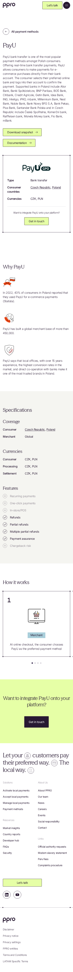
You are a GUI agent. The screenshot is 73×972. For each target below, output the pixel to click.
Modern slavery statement (52, 852)
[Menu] (66, 5)
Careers (42, 809)
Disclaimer (8, 929)
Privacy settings (11, 942)
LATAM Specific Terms (15, 961)
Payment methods (13, 809)
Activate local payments (16, 790)
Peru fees (43, 859)
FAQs (6, 846)
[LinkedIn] (7, 895)
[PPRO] (9, 5)
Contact (42, 827)
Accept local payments (15, 796)
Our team (43, 796)
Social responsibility (48, 821)
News (41, 802)
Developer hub (11, 840)
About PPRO (45, 790)
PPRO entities (10, 948)
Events (41, 815)
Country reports (11, 834)
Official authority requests (52, 846)
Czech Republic (40, 187)
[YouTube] (17, 895)
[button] (32, 663)
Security (7, 852)
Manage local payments (16, 802)
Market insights (11, 827)
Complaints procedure (50, 865)
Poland (56, 187)
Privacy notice (10, 935)
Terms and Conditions (15, 954)
